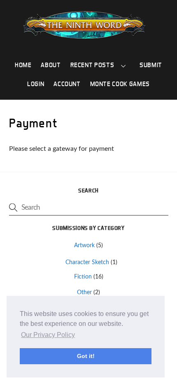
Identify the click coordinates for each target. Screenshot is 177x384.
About (51, 65)
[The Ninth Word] (84, 38)
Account (67, 84)
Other (84, 292)
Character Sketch (87, 262)
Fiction (83, 277)
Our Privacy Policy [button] (48, 334)
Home (23, 65)
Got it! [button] (86, 356)
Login (35, 84)
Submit (151, 65)
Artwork (84, 245)
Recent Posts (92, 65)
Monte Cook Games (120, 84)
